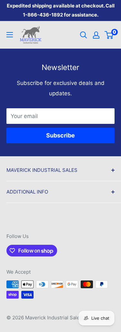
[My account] (96, 35)
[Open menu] (9, 34)
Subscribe (60, 135)
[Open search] (83, 35)
